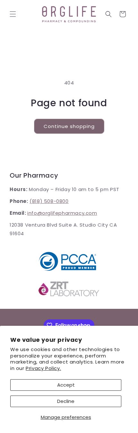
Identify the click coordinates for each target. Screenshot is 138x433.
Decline (65, 401)
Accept (66, 384)
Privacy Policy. (43, 368)
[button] (13, 14)
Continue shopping (69, 126)
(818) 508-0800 (49, 201)
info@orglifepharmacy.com (62, 213)
